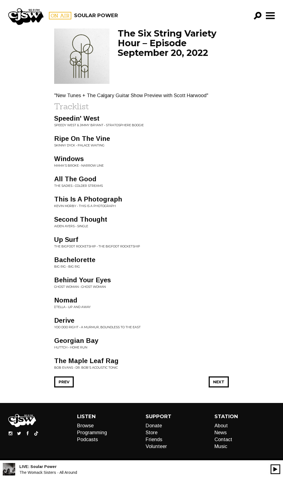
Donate (154, 425)
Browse (85, 425)
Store (152, 432)
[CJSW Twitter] (19, 433)
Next (218, 381)
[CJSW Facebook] (27, 433)
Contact (223, 439)
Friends (154, 439)
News (220, 432)
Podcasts (87, 439)
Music (220, 446)
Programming (92, 432)
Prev (64, 381)
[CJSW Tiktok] (36, 433)
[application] (275, 469)
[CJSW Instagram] (10, 433)
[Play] (275, 469)
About (221, 425)
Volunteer (156, 446)
